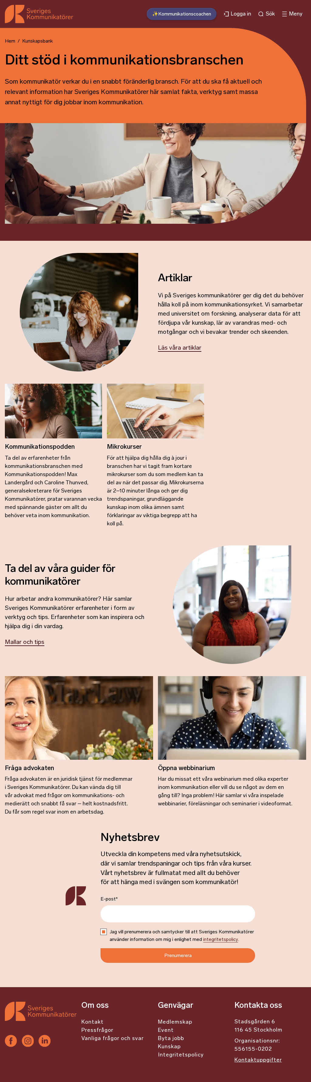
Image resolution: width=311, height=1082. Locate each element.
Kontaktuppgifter (258, 1060)
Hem (10, 41)
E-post (109, 899)
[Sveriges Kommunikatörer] (41, 1018)
